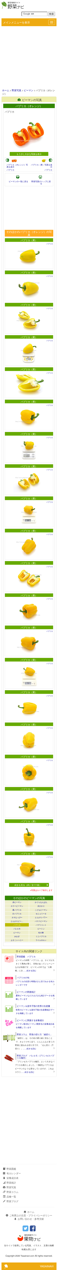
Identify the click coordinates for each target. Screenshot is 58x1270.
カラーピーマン (17, 906)
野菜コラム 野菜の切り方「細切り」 (34, 1034)
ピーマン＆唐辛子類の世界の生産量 (33, 1005)
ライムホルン (41, 940)
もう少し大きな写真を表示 (29, 153)
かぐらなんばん (41, 902)
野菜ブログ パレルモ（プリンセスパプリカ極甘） (35, 1056)
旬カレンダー (14, 1173)
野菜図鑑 (11, 1168)
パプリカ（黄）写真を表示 (41, 165)
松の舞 (41, 932)
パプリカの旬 (23, 977)
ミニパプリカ (41, 936)
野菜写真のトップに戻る (41, 182)
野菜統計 (11, 1182)
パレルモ (17, 928)
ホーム (5, 90)
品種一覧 (11, 1196)
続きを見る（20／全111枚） (28, 884)
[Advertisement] (29, 57)
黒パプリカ (16, 909)
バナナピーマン (41, 921)
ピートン (41, 928)
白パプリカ (16, 913)
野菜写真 (16, 90)
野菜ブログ (12, 1201)
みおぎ (17, 936)
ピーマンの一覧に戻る (18, 181)
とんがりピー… (17, 921)
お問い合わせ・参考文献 (31, 1219)
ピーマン (28, 90)
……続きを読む (29, 970)
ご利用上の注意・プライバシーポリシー (30, 1215)
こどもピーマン (41, 909)
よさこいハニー (17, 940)
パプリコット (41, 925)
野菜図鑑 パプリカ (26, 956)
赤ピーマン (16, 902)
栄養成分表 (12, 1178)
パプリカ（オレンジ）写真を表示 (17, 165)
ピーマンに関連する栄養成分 (30, 1020)
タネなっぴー (17, 917)
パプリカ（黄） (29, 240)
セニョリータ (41, 913)
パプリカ (10, 169)
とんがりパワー (41, 917)
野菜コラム (12, 1192)
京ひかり (41, 906)
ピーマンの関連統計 (26, 991)
